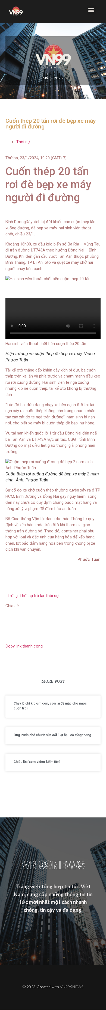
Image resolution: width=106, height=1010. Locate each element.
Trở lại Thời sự (32, 595)
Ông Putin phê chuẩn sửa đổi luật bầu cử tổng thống (52, 735)
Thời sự (23, 141)
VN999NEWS (71, 986)
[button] (91, 9)
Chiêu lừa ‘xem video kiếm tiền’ (37, 762)
